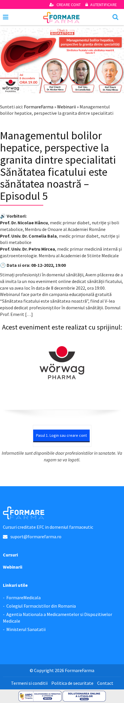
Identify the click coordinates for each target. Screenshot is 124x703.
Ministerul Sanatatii (26, 629)
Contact (105, 683)
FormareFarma (38, 107)
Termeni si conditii (29, 683)
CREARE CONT (69, 4)
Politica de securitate (72, 683)
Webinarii (66, 107)
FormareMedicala (23, 597)
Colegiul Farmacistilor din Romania (41, 606)
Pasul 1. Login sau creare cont (61, 435)
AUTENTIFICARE (103, 4)
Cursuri (10, 555)
